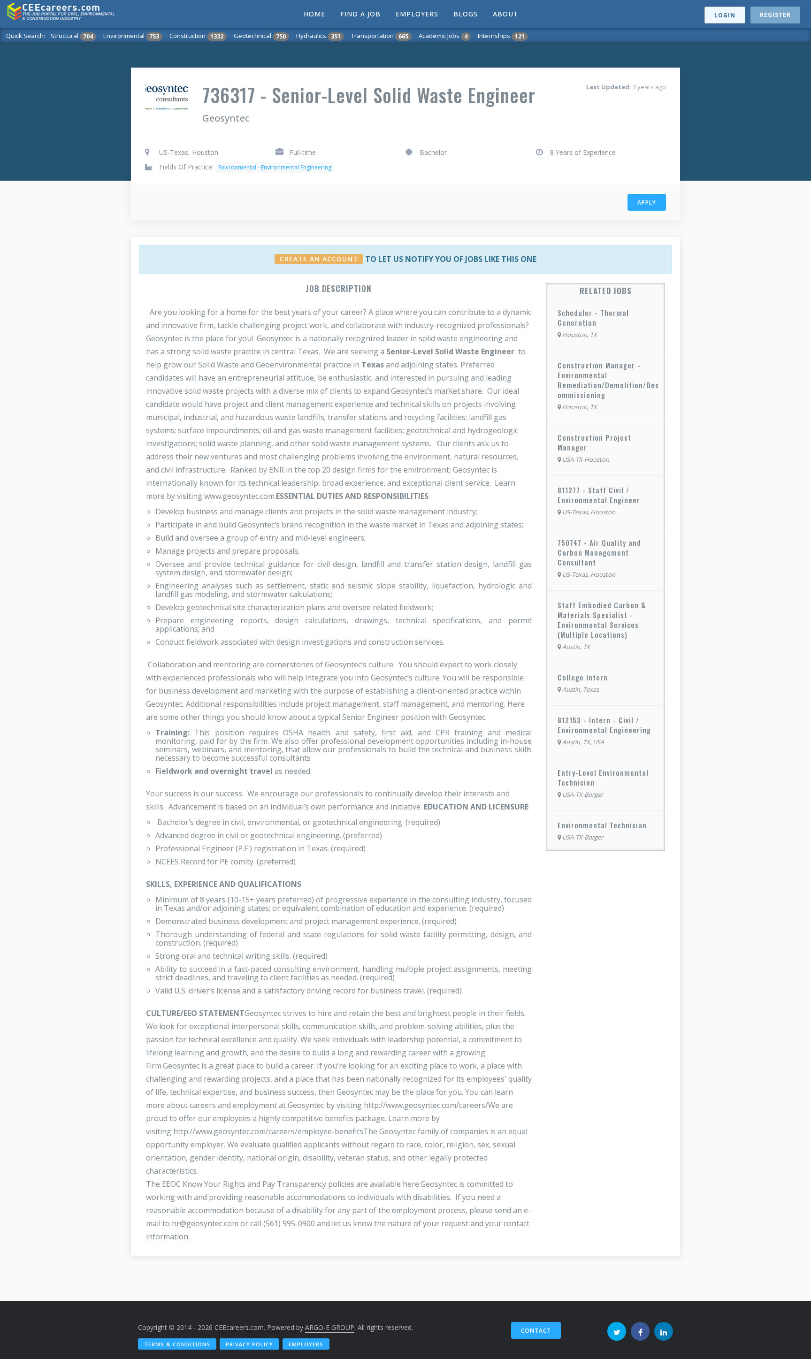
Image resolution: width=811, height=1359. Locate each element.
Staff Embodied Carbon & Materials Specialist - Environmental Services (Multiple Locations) (602, 620)
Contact (536, 1331)
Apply (646, 202)
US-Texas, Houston (188, 152)
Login (724, 15)
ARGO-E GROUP (329, 1327)
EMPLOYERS (417, 13)
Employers (306, 1344)
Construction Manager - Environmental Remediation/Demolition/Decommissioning (608, 380)
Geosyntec (226, 118)
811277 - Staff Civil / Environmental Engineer (599, 495)
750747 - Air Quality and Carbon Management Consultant (599, 552)
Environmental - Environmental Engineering (274, 167)
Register (775, 15)
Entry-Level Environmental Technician (603, 777)
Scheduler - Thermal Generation (593, 317)
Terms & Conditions (177, 1344)
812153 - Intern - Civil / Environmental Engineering (604, 725)
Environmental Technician (602, 825)
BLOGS (465, 13)
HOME (314, 13)
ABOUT (505, 13)
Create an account (319, 258)
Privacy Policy (249, 1344)
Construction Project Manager (594, 442)
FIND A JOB (360, 13)
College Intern (583, 677)
